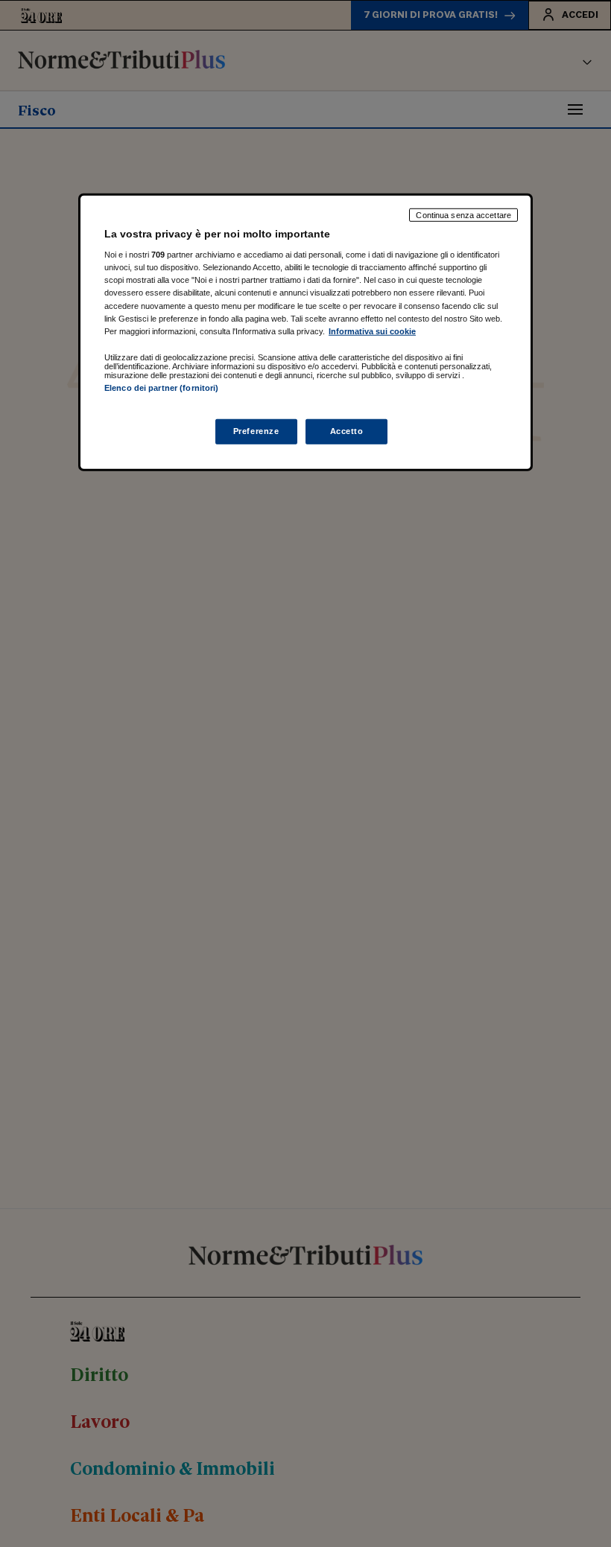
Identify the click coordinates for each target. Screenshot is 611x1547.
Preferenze (256, 431)
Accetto (347, 431)
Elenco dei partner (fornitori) (161, 387)
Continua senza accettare (463, 214)
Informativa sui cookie (372, 330)
